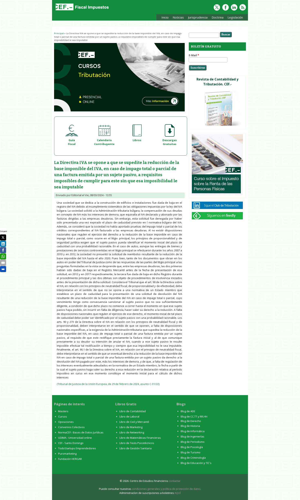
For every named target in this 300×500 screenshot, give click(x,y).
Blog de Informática (192, 431)
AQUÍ (177, 493)
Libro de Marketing (130, 427)
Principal (59, 33)
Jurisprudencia (197, 18)
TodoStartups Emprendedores (77, 448)
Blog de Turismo (190, 452)
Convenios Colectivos (71, 427)
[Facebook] (3, 250)
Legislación (234, 18)
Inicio (165, 17)
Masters (63, 411)
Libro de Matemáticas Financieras (140, 438)
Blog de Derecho (191, 421)
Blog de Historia (190, 426)
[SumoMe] (3, 269)
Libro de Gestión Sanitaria (135, 448)
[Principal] (81, 10)
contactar (174, 481)
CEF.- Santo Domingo (70, 443)
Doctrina (216, 18)
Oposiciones (66, 422)
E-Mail (194, 55)
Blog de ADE (188, 411)
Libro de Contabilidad (132, 411)
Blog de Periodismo (192, 442)
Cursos (62, 416)
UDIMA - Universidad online (75, 438)
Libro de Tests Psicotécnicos (136, 443)
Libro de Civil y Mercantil (134, 422)
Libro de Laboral (129, 416)
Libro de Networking (131, 432)
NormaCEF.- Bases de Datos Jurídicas (80, 432)
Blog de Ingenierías (192, 436)
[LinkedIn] (3, 244)
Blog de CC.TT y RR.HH (194, 416)
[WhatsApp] (3, 256)
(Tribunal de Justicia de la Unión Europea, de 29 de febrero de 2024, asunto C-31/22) (108, 384)
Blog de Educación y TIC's (196, 463)
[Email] (3, 263)
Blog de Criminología (193, 457)
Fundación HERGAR (70, 459)
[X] (3, 237)
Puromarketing (67, 453)
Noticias (178, 17)
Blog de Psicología (192, 447)
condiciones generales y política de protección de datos (166, 489)
